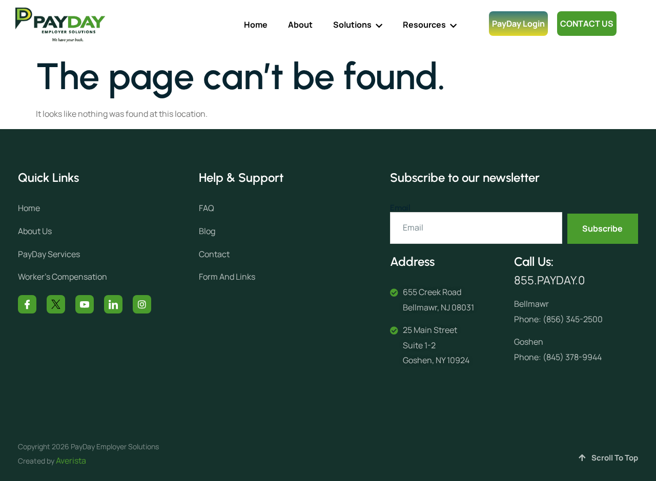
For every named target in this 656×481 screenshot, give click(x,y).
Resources (424, 24)
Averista (71, 460)
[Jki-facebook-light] (27, 304)
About (300, 24)
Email (400, 208)
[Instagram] (142, 304)
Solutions (352, 24)
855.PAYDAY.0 (549, 280)
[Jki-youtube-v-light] (84, 304)
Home (256, 24)
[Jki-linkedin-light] (113, 304)
